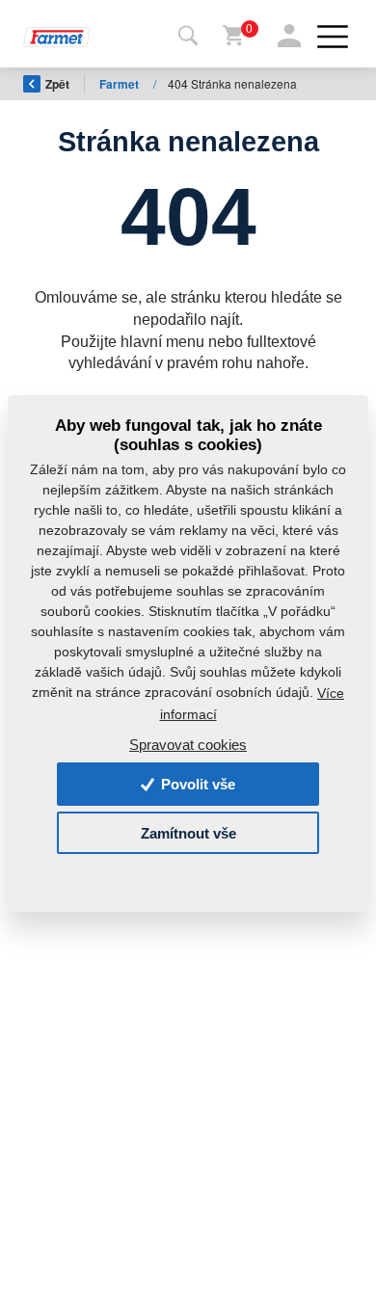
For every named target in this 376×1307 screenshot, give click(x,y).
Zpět (57, 84)
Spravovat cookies (188, 744)
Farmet (120, 84)
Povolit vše (196, 784)
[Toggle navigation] (188, 36)
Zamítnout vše (188, 832)
